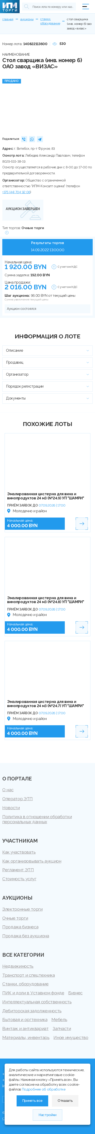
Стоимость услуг (19, 878)
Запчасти (62, 1028)
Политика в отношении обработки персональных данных (37, 819)
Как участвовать (19, 852)
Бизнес (75, 992)
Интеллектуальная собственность (36, 1001)
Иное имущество (70, 1037)
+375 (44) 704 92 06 (16, 192)
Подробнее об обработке (43, 1089)
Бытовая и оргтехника (25, 1019)
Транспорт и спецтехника (28, 975)
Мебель (59, 1019)
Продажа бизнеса (20, 926)
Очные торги (15, 918)
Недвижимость (17, 966)
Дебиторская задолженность (32, 1010)
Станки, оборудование (25, 983)
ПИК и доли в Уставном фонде (33, 992)
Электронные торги (22, 909)
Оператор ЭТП (17, 798)
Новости (11, 807)
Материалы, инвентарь (26, 1037)
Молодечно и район (30, 511)
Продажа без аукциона (25, 935)
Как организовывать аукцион (31, 860)
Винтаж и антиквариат (25, 1028)
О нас (7, 789)
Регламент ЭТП (18, 869)
